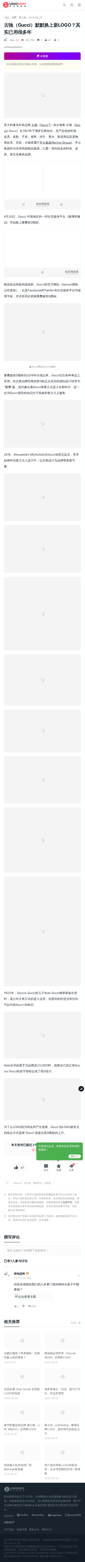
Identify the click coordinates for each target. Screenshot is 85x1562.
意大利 (22, 17)
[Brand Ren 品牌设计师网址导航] (41, 1516)
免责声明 (67, 1202)
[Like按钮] (16, 1168)
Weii (12, 40)
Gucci (44, 125)
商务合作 (34, 1529)
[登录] (72, 5)
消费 (14, 17)
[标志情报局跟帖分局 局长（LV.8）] (27, 1273)
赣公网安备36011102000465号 (21, 1556)
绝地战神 (19, 1273)
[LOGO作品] (57, 1516)
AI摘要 (43, 56)
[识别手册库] (73, 1516)
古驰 (34, 125)
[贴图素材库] (25, 1516)
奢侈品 (38, 1182)
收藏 (58, 1170)
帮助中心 (47, 1529)
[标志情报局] (14, 5)
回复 (33, 1306)
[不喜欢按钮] (23, 1306)
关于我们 (9, 1529)
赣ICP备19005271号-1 (52, 1556)
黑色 (48, 1182)
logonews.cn (44, 1552)
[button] (46, 1168)
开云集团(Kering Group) (56, 142)
